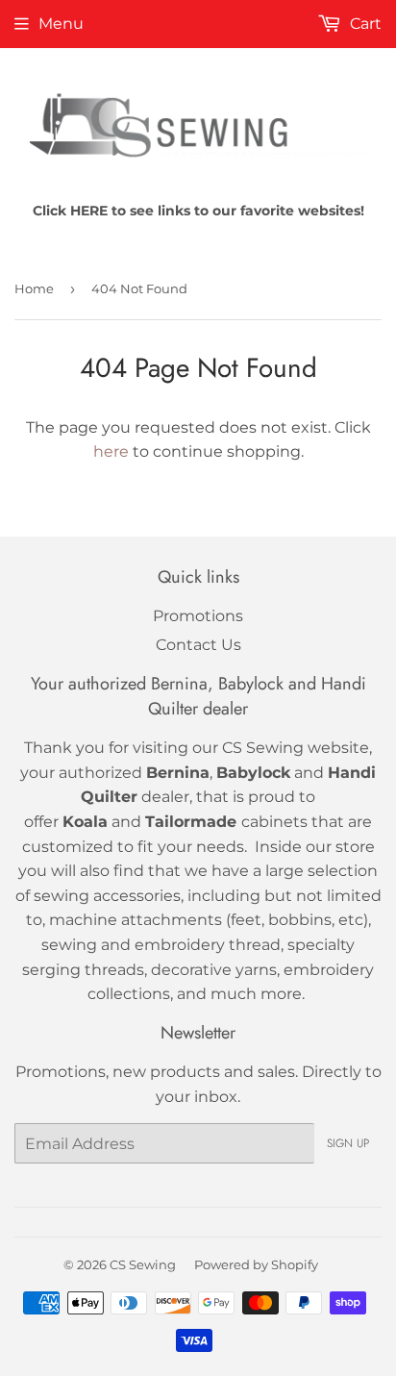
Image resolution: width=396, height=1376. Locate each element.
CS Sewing (143, 1264)
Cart (364, 23)
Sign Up (348, 1143)
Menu (61, 23)
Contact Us (198, 645)
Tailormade (190, 822)
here (111, 451)
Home (34, 288)
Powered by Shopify (256, 1264)
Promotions (198, 616)
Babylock (253, 772)
